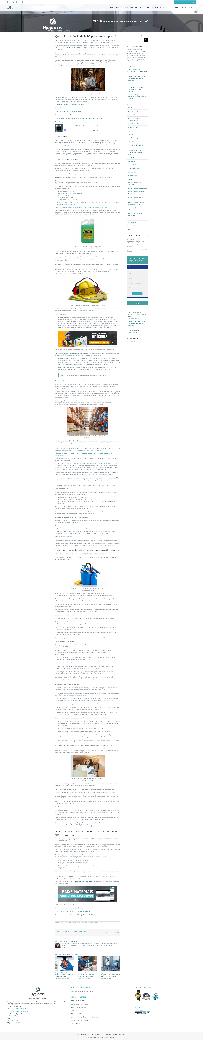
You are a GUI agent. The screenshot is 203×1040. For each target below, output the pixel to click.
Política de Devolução (107, 1034)
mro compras (91, 922)
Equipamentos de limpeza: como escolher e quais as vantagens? (110, 974)
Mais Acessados (132, 172)
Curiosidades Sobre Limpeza (136, 124)
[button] (195, 7)
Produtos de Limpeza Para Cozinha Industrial (136, 198)
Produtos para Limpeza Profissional (135, 214)
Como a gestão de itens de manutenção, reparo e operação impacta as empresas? (80, 115)
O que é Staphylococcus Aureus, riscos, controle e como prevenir (64, 974)
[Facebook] (127, 341)
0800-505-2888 (12, 1016)
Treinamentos (132, 226)
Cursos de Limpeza (133, 127)
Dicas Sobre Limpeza (134, 138)
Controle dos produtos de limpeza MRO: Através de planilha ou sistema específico (80, 118)
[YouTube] (134, 341)
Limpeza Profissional (134, 165)
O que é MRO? (59, 108)
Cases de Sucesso (133, 111)
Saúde (129, 219)
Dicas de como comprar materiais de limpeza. (69, 908)
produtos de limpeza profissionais (68, 155)
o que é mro (98, 922)
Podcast (130, 179)
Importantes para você (134, 158)
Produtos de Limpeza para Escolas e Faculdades (136, 203)
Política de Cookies (95, 1034)
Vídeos (130, 229)
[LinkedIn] (132, 341)
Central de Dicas (133, 115)
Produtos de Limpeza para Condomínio (136, 192)
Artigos (78, 922)
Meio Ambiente (132, 175)
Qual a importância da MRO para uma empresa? (70, 104)
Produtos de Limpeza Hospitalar (134, 183)
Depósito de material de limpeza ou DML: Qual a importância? (74, 915)
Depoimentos (132, 131)
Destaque (130, 134)
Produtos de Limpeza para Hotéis (136, 209)
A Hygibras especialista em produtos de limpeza (70, 353)
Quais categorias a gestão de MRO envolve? (68, 111)
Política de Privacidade (83, 1034)
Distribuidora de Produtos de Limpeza (136, 146)
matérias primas (65, 47)
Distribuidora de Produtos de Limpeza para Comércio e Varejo (136, 152)
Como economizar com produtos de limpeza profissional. (72, 911)
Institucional (131, 161)
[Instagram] (129, 341)
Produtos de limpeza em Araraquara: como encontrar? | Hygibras (137, 96)
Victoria (73, 941)
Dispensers (131, 141)
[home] (37, 988)
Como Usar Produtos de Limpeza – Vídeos (135, 119)
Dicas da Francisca (133, 84)
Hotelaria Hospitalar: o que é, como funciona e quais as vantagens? (86, 974)
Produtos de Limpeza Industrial (137, 188)
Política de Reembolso (120, 1034)
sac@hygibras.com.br (15, 1020)
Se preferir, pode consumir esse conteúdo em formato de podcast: (75, 122)
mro (86, 922)
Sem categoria (132, 222)
